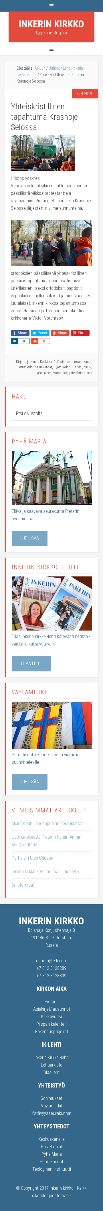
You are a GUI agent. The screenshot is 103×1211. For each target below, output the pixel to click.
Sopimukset (51, 1098)
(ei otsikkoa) (23, 885)
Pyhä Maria (51, 1154)
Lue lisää (29, 538)
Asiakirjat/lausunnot (51, 1009)
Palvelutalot (51, 1146)
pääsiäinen (44, 373)
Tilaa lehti (31, 663)
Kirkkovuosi (51, 1016)
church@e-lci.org (51, 961)
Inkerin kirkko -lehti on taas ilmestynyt (46, 871)
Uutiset (77, 367)
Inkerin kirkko (51, 24)
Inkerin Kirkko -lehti (52, 1057)
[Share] (14, 341)
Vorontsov (60, 373)
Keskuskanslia (51, 1139)
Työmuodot (62, 367)
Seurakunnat (43, 367)
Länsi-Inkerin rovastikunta (73, 362)
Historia (52, 1001)
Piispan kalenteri (51, 1024)
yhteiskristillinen (80, 373)
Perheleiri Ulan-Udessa (32, 858)
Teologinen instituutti (51, 1169)
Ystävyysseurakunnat (51, 1113)
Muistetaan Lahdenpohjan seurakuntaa (48, 823)
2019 (87, 367)
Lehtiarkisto (51, 1065)
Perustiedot (26, 367)
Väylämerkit (51, 1106)
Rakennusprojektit (51, 1031)
